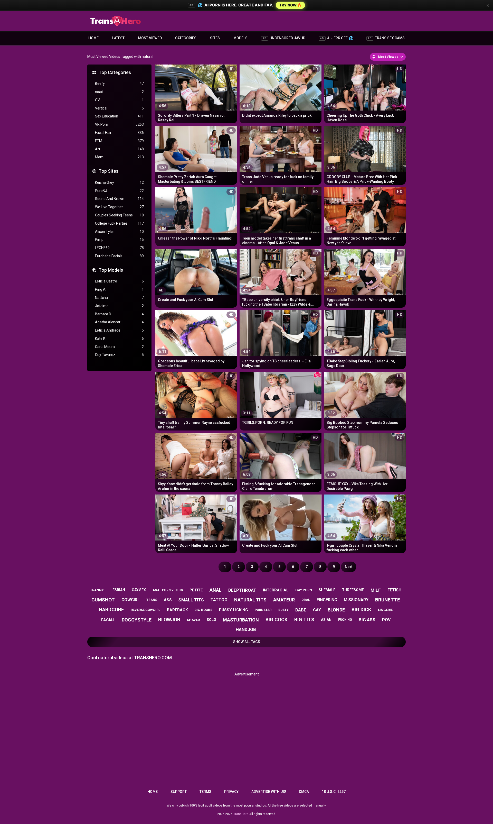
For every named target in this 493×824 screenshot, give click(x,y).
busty (283, 610)
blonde (336, 609)
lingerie (385, 610)
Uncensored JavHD (284, 38)
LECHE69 (119, 248)
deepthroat (242, 590)
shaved (193, 620)
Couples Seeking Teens (119, 215)
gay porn (303, 590)
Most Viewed (150, 38)
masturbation (241, 619)
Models (240, 38)
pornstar (263, 610)
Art (119, 149)
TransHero (240, 814)
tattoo (219, 599)
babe (300, 609)
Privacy (231, 792)
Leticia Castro (119, 281)
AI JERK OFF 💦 (336, 38)
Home (93, 38)
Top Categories (115, 72)
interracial (276, 590)
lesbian (117, 590)
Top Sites (108, 171)
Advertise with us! (268, 792)
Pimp (119, 239)
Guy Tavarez (119, 355)
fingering (327, 599)
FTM (119, 141)
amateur (284, 599)
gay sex (139, 590)
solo (211, 620)
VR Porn (119, 124)
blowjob (169, 619)
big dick (361, 609)
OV (119, 100)
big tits (304, 619)
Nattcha (119, 298)
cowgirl (130, 599)
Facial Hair (119, 133)
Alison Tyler (119, 232)
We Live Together (119, 207)
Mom (119, 157)
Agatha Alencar (119, 322)
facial (108, 620)
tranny (97, 590)
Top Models (111, 270)
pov (386, 619)
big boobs (203, 610)
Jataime (119, 306)
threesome (353, 590)
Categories (185, 38)
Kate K (119, 338)
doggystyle (136, 619)
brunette (387, 600)
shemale (327, 590)
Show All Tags (246, 642)
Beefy (119, 83)
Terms (205, 792)
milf (376, 590)
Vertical (119, 108)
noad (119, 92)
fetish (394, 590)
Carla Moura (119, 347)
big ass (367, 619)
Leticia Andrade (119, 330)
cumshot (103, 600)
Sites (215, 38)
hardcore (111, 609)
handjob (246, 629)
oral (305, 600)
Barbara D (119, 314)
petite (196, 590)
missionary (356, 599)
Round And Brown (119, 199)
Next (348, 567)
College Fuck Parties (119, 223)
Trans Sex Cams (386, 38)
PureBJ (119, 191)
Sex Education (119, 116)
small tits (191, 599)
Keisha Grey (119, 182)
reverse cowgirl (145, 610)
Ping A (119, 289)
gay (317, 610)
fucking (345, 619)
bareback (177, 610)
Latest (118, 38)
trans (151, 600)
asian (326, 620)
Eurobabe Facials (119, 256)
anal (216, 590)
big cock (277, 619)
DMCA (304, 792)
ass (168, 600)
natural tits (250, 599)
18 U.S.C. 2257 (334, 792)
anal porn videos (168, 590)
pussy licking (233, 610)
